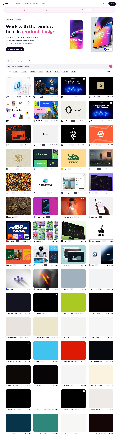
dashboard (15, 71)
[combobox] (57, 66)
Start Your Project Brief (16, 49)
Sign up (105, 3)
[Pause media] (66, 49)
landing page (24, 71)
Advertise (83, 96)
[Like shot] (27, 92)
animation (57, 71)
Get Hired (35, 3)
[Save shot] (24, 92)
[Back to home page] (6, 4)
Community (45, 3)
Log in (112, 3)
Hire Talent (26, 3)
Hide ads (77, 96)
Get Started (88, 10)
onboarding (73, 71)
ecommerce (48, 71)
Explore (18, 3)
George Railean (107, 49)
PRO (20, 96)
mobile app (32, 71)
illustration (65, 71)
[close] (113, 10)
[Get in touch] (21, 92)
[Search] (110, 66)
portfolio (41, 71)
